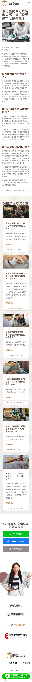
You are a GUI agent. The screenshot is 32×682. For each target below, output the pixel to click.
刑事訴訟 (7, 50)
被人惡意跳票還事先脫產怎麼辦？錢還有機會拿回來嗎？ (15, 276)
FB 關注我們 (26, 663)
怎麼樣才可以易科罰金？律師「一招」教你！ (14, 476)
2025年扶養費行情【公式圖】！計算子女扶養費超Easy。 (16, 382)
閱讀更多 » (9, 244)
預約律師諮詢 (13, 663)
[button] (28, 3)
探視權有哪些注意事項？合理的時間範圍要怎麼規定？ (15, 335)
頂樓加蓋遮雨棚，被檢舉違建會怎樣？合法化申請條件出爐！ (15, 429)
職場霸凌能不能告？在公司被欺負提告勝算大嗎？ (15, 226)
